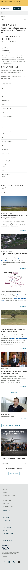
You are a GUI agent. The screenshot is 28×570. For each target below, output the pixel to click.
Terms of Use (6, 520)
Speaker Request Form (8, 506)
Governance (6, 498)
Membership (5, 492)
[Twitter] (8, 562)
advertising (6, 517)
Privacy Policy (7, 527)
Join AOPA (5, 489)
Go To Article (23, 230)
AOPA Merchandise (8, 533)
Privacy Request (7, 540)
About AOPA (5, 486)
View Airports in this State (11, 425)
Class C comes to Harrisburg (11, 292)
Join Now (17, 8)
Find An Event (14, 473)
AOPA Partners (6, 503)
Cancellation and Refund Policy (12, 523)
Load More (14, 392)
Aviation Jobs (6, 530)
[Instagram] (14, 562)
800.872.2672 (4, 556)
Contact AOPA (6, 510)
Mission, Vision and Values (9, 495)
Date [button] (2, 192)
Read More (23, 418)
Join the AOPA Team (7, 500)
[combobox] (14, 463)
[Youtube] (19, 562)
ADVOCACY (3, 16)
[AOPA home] (5, 9)
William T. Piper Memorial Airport (18, 338)
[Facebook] (3, 562)
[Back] (2, 12)
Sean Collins (5, 414)
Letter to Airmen (20, 295)
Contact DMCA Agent (8, 537)
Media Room (6, 514)
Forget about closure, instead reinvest (14, 254)
